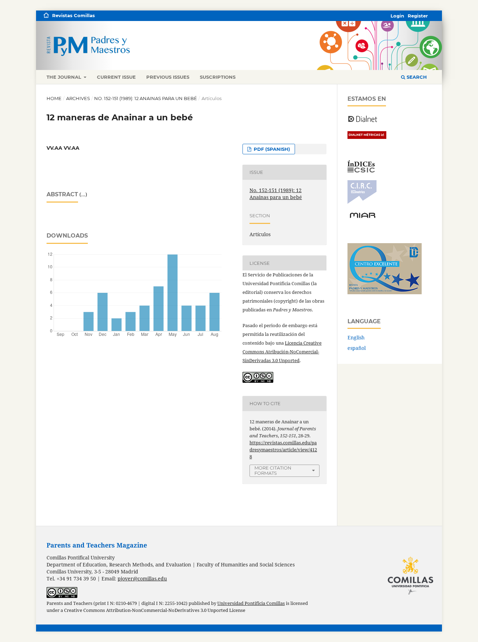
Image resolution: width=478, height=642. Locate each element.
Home (54, 98)
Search (416, 77)
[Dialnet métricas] (366, 137)
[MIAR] (362, 217)
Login (397, 16)
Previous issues (167, 77)
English (356, 337)
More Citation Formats (272, 470)
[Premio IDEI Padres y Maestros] (384, 292)
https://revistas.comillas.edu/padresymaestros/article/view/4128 (283, 449)
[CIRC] (362, 202)
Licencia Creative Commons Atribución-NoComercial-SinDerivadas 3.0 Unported (282, 352)
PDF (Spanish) (271, 149)
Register (418, 16)
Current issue (116, 77)
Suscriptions (218, 77)
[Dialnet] (362, 121)
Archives (78, 98)
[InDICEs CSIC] (361, 170)
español (356, 348)
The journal (65, 77)
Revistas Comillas (73, 15)
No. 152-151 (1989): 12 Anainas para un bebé (145, 98)
